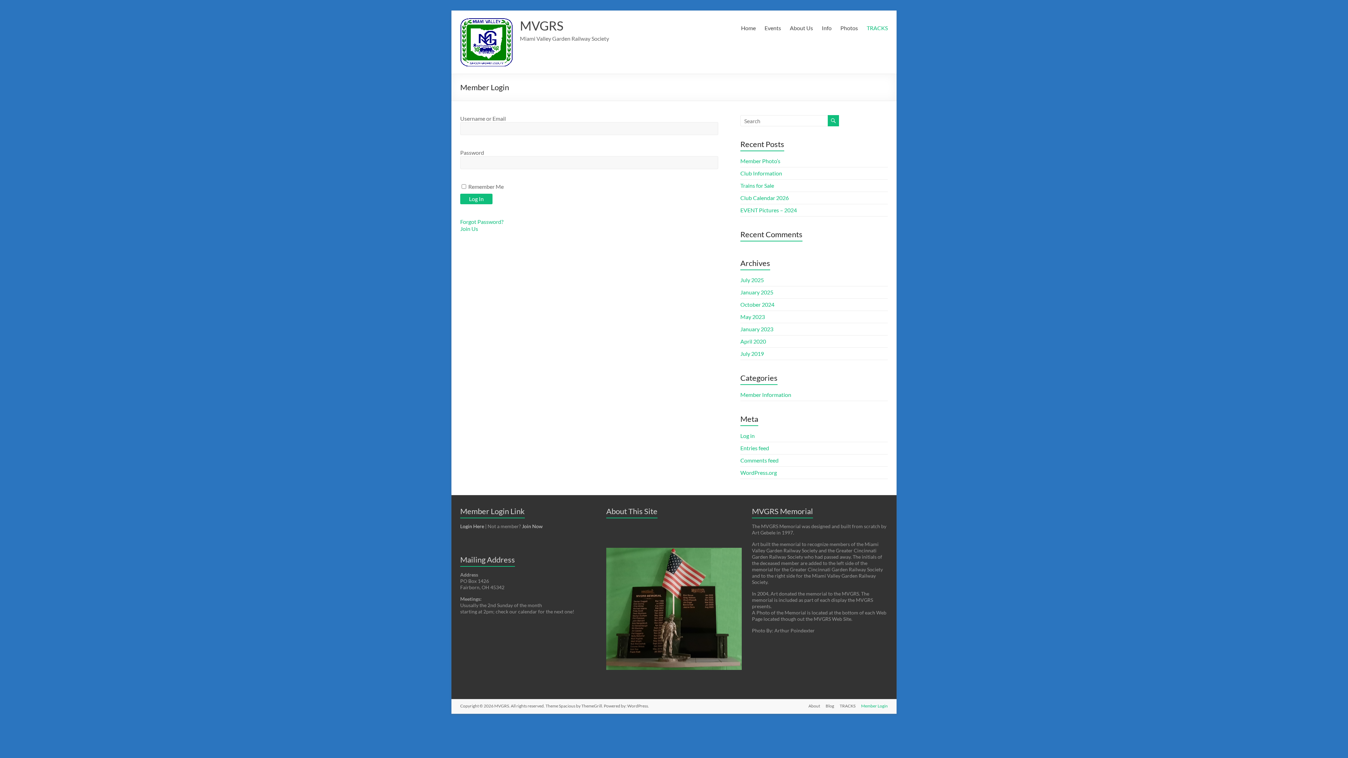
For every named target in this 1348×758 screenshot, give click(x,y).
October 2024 (757, 304)
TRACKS (877, 28)
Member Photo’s (760, 161)
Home (748, 28)
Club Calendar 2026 (764, 197)
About (814, 706)
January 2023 (756, 329)
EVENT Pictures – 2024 (768, 210)
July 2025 (752, 280)
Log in (747, 435)
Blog (830, 706)
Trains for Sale (757, 185)
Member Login (874, 706)
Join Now (532, 526)
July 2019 (752, 353)
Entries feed (754, 448)
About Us (801, 28)
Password (472, 152)
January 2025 (756, 292)
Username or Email (483, 118)
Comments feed (759, 460)
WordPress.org (758, 472)
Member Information (765, 394)
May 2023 (752, 316)
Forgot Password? (481, 221)
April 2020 (753, 341)
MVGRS (541, 25)
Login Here (472, 526)
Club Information (761, 173)
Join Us (469, 228)
